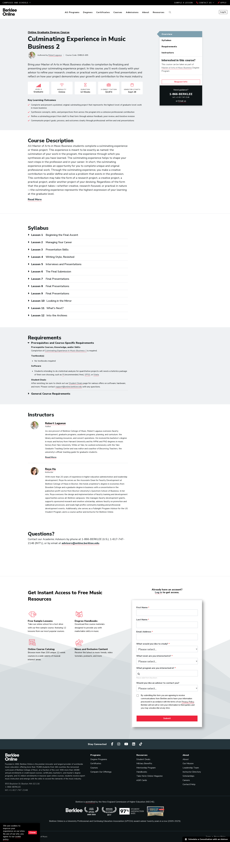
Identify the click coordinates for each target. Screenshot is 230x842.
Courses (117, 12)
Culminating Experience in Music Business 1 (66, 350)
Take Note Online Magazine (149, 776)
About (145, 12)
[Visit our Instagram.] (119, 744)
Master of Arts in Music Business (177, 67)
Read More (35, 199)
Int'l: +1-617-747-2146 (180, 97)
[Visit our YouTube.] (126, 744)
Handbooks (141, 771)
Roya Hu (50, 469)
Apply (223, 3)
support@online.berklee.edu (69, 386)
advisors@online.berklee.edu (80, 543)
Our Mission (188, 763)
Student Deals (76, 383)
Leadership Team (191, 767)
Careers (186, 780)
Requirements (169, 46)
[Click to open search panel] (169, 12)
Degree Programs (98, 759)
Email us (182, 101)
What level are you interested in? (153, 656)
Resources (158, 12)
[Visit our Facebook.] (112, 744)
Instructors (168, 52)
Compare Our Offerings (101, 771)
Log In (223, 12)
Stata (96, 374)
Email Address (143, 632)
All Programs (72, 12)
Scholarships (188, 776)
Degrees (88, 12)
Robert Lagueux (55, 55)
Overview (167, 34)
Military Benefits (144, 763)
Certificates (103, 12)
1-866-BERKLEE (180, 94)
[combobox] (167, 673)
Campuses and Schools (16, 3)
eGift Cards (141, 780)
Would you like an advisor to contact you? (157, 683)
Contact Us (205, 3)
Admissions (132, 12)
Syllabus (166, 40)
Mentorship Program (146, 767)
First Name (142, 607)
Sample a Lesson (183, 3)
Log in (158, 592)
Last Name (141, 619)
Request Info (181, 82)
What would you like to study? (152, 644)
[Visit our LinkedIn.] (134, 744)
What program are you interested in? (155, 668)
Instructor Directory (192, 771)
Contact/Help (189, 784)
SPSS (87, 374)
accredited (90, 801)
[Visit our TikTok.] (140, 744)
